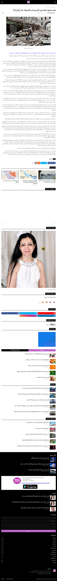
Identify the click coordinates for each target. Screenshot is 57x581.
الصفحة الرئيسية (53, 7)
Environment (28, 548)
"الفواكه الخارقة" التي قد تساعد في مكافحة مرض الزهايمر (37, 359)
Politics (48, 7)
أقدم (3, 223)
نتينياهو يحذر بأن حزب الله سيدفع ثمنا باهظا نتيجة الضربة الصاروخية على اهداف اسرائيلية (31, 411)
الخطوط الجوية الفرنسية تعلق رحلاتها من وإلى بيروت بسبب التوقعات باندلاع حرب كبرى (31, 405)
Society (28, 542)
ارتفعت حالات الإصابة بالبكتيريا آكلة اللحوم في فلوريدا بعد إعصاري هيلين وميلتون (33, 371)
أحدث (54, 223)
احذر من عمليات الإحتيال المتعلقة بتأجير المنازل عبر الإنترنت (37, 434)
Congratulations (15, 350)
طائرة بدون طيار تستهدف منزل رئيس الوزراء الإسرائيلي (38, 399)
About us (3, 578)
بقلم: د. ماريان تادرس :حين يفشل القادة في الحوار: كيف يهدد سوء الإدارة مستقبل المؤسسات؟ (30, 501)
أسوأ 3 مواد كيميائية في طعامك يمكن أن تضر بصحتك (38, 365)
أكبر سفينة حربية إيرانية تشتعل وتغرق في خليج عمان (38, 469)
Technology (28, 552)
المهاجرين (28, 550)
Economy (28, 544)
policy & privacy (10, 578)
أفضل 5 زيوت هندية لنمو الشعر (43, 377)
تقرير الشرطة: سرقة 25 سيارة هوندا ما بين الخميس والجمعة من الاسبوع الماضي (33, 445)
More (39, 302)
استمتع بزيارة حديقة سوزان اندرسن (42, 428)
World (28, 546)
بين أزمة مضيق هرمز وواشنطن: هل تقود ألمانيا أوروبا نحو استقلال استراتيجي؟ (33, 394)
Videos (28, 562)
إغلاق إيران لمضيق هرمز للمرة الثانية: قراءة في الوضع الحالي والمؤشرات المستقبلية (29, 182)
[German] (46, 302)
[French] (50, 302)
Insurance (28, 560)
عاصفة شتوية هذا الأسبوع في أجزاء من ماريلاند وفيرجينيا (37, 422)
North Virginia (28, 554)
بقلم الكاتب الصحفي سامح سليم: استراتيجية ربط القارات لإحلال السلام (35, 507)
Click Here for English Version (50, 297)
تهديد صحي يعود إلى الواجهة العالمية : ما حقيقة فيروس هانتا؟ (37, 353)
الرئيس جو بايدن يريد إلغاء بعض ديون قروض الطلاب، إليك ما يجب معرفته (34, 463)
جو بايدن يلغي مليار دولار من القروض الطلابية (40, 458)
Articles (28, 556)
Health (42, 350)
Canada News (28, 558)
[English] (54, 302)
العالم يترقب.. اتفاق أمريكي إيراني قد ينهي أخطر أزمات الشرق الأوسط (47, 181)
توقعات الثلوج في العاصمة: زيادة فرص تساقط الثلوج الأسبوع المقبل (35, 440)
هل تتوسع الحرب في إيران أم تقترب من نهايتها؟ (11, 181)
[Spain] (42, 302)
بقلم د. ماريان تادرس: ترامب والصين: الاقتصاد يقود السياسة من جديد (35, 496)
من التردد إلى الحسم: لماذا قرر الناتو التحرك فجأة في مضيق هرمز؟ (35, 388)
